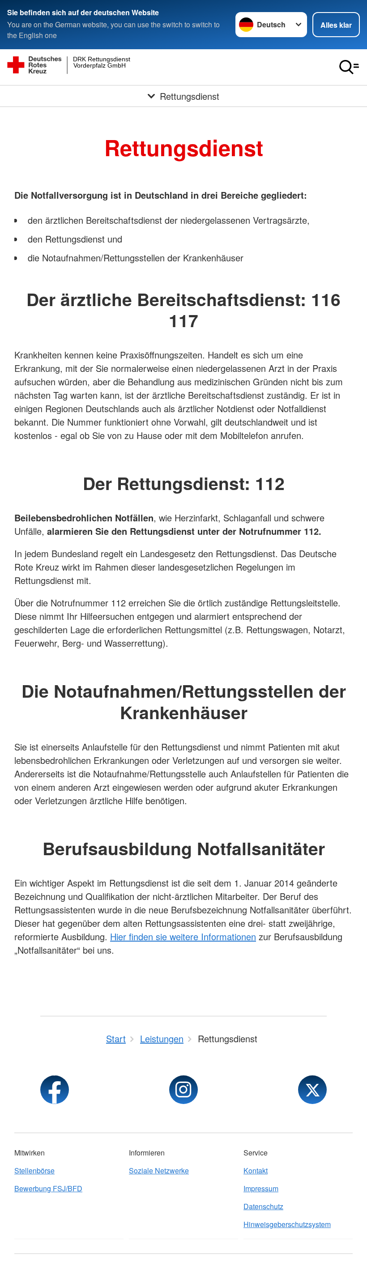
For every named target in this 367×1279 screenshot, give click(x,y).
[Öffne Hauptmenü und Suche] (349, 67)
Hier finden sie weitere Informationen (183, 936)
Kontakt (255, 1170)
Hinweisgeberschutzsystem (287, 1224)
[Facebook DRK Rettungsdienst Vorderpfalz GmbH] (54, 1089)
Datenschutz (263, 1206)
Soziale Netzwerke (159, 1170)
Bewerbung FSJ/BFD (48, 1188)
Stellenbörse (34, 1170)
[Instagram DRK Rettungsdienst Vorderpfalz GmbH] (183, 1089)
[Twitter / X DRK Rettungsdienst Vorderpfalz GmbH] (312, 1089)
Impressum (260, 1188)
